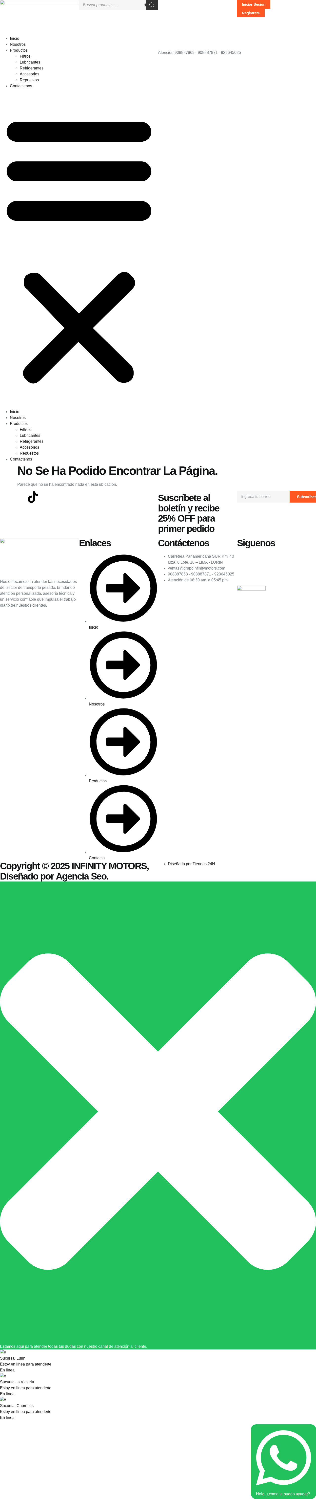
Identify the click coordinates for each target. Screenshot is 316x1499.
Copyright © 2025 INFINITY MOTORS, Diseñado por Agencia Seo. (74, 871)
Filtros (25, 56)
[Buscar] (152, 5)
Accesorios (29, 74)
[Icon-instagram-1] (19, 497)
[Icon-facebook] (6, 497)
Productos (19, 50)
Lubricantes (30, 62)
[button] (79, 249)
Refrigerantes (31, 68)
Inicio (14, 38)
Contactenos (21, 86)
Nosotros (18, 44)
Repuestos (29, 80)
